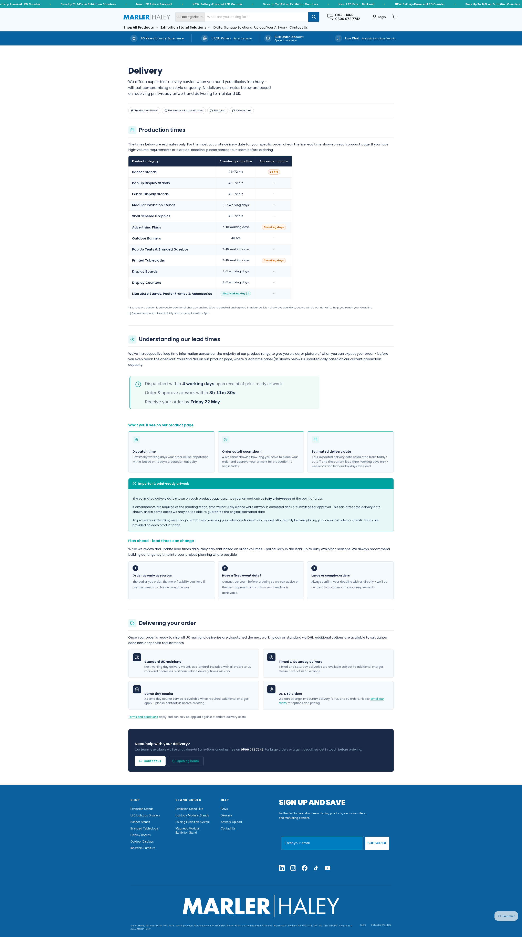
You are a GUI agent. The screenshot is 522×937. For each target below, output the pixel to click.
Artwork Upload (231, 822)
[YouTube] (327, 868)
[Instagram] (293, 868)
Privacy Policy (381, 925)
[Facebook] (304, 868)
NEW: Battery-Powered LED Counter (217, 4)
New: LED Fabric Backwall (154, 4)
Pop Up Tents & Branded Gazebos (160, 249)
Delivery (226, 815)
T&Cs (363, 925)
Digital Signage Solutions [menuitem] (232, 27)
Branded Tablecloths (144, 828)
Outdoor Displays (142, 841)
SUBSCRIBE (377, 843)
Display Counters (146, 282)
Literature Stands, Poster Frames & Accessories (172, 293)
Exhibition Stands (141, 809)
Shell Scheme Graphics (151, 216)
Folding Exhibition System (193, 822)
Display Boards (144, 271)
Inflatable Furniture (142, 848)
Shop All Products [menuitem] (138, 27)
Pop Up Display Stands (151, 183)
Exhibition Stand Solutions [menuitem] (183, 27)
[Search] (313, 17)
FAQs (224, 809)
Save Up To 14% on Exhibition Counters (88, 4)
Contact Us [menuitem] (299, 27)
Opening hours (188, 761)
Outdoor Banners (146, 238)
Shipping (219, 110)
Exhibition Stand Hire (189, 809)
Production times (146, 110)
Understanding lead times (185, 110)
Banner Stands (144, 172)
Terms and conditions (143, 717)
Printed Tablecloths (148, 260)
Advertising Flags (146, 227)
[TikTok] (316, 868)
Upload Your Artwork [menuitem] (270, 27)
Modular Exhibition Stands (153, 205)
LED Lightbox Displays (145, 815)
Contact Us (228, 828)
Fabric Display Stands (150, 194)
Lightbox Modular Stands (192, 815)
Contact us (243, 110)
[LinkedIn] (282, 868)
